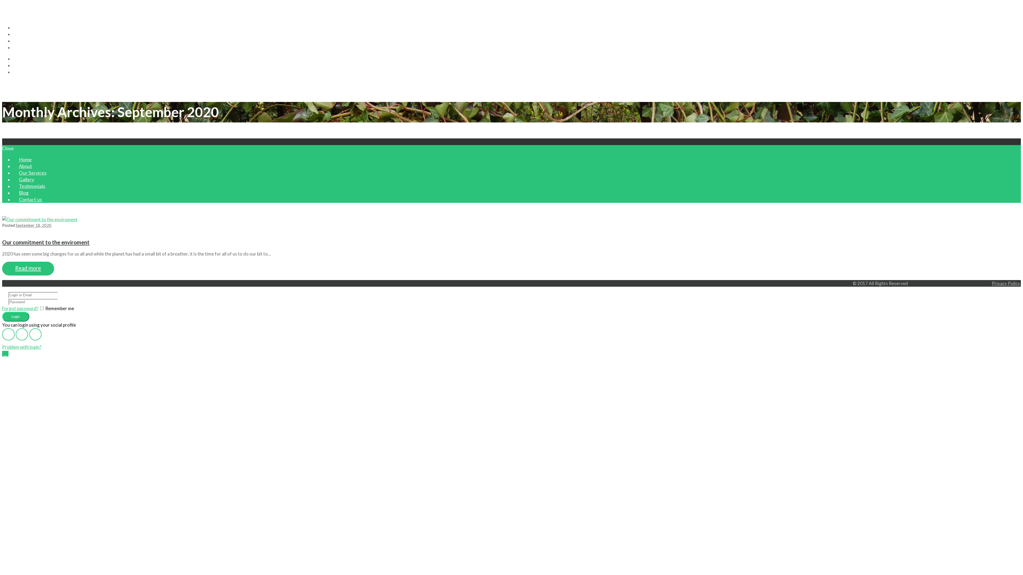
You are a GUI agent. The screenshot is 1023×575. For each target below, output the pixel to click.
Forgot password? (20, 308)
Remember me (59, 308)
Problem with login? (21, 347)
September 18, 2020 (33, 225)
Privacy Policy (1006, 283)
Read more (28, 268)
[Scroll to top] (5, 353)
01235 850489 (24, 5)
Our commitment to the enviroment (46, 242)
